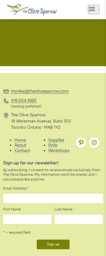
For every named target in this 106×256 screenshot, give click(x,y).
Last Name (63, 209)
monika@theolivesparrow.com (40, 91)
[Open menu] (93, 9)
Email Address (15, 188)
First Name (12, 209)
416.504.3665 (23, 100)
